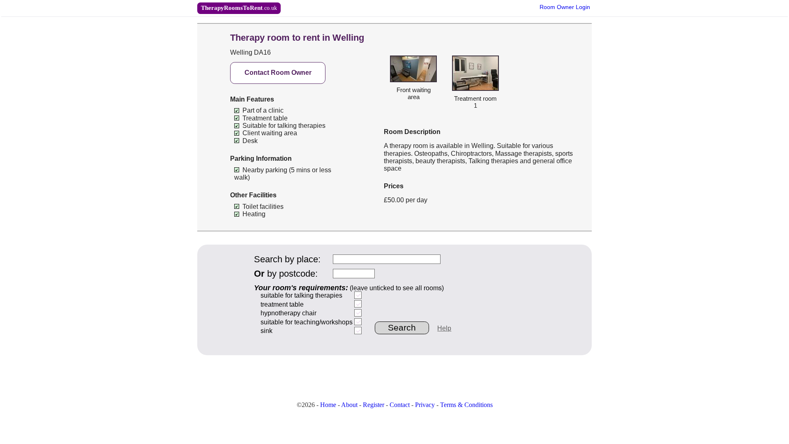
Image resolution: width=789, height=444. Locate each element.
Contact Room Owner (278, 72)
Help (444, 328)
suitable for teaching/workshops (307, 322)
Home (328, 404)
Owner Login (565, 7)
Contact (400, 404)
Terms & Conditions (466, 404)
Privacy (425, 404)
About (349, 404)
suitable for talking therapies (301, 295)
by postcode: (286, 273)
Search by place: (287, 259)
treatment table (282, 304)
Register (373, 404)
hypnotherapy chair (288, 313)
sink (266, 330)
